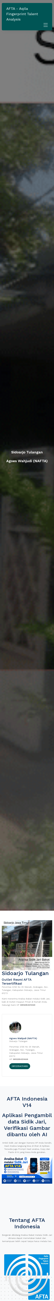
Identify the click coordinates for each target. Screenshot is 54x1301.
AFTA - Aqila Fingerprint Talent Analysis (22, 14)
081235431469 (20, 1066)
